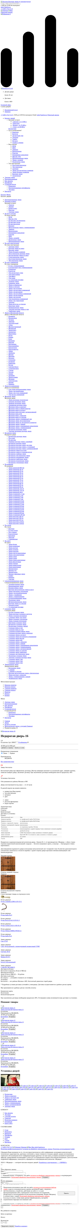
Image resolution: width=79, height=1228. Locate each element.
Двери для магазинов (15, 292)
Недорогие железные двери (17, 429)
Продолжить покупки (8, 1226)
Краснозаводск (13, 349)
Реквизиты (12, 712)
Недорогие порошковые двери (18, 457)
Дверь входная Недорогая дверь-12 (12, 1022)
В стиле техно (13, 530)
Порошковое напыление (16, 233)
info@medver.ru (6, 7)
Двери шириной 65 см (15, 478)
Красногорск (12, 347)
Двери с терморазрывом (16, 596)
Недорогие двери (10, 433)
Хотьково (11, 375)
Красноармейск (13, 346)
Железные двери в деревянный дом (20, 419)
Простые (11, 537)
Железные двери (10, 396)
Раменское (11, 363)
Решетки (7, 692)
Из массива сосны (14, 222)
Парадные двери (13, 306)
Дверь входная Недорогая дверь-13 (12, 1034)
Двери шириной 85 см (15, 485)
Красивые (11, 535)
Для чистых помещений (16, 394)
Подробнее (4, 1016)
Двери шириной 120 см (16, 490)
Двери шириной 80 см (15, 483)
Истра (10, 335)
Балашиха (11, 316)
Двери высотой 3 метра (16, 523)
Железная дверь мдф (15, 414)
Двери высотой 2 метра (16, 522)
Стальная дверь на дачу (16, 629)
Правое (12, 753)
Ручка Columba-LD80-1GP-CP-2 (11, 901)
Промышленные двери (16, 307)
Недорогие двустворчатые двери (19, 455)
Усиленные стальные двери (17, 656)
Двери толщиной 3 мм (15, 497)
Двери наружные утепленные (18, 591)
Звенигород (12, 330)
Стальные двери (10, 609)
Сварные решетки (10, 688)
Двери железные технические (18, 400)
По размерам (9, 464)
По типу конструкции (12, 243)
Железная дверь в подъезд (16, 410)
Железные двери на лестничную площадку (22, 422)
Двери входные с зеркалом (17, 675)
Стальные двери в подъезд (17, 635)
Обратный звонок (7, 12)
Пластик (11, 234)
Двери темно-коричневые (16, 560)
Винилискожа (13, 231)
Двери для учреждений (16, 300)
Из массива (12, 440)
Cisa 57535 (4, 941)
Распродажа (12, 129)
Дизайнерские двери (15, 678)
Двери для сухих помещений (18, 393)
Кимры (10, 337)
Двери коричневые (14, 567)
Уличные (11, 302)
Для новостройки (14, 274)
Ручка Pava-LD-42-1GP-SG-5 (10, 920)
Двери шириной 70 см (15, 480)
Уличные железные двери (16, 401)
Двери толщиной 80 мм (16, 513)
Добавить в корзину (7, 747)
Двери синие (12, 558)
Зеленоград (12, 332)
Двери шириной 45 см (15, 471)
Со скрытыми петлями (15, 280)
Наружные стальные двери (17, 623)
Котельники (12, 344)
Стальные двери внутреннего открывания (22, 636)
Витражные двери (14, 668)
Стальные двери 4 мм (15, 663)
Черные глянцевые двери (16, 574)
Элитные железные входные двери (19, 431)
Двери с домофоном (15, 595)
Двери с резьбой (13, 238)
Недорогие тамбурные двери (17, 459)
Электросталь (12, 381)
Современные (13, 539)
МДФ (10, 217)
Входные (11, 529)
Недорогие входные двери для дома (20, 445)
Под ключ (11, 438)
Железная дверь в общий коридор (19, 408)
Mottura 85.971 (5, 957)
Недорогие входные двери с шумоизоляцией (23, 448)
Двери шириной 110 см (16, 488)
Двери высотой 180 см (15, 516)
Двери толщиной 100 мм (16, 515)
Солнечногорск (13, 368)
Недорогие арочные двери (17, 443)
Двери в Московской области (14, 313)
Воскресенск (12, 318)
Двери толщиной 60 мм (16, 511)
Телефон (3, 1173)
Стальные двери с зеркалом (17, 642)
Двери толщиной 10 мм (16, 501)
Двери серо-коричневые (16, 555)
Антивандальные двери (16, 584)
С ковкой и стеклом (14, 671)
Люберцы (11, 353)
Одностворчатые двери (16, 257)
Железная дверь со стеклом (17, 417)
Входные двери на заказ (16, 248)
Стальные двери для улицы (17, 617)
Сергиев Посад (13, 367)
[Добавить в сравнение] (28, 742)
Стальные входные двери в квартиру (20, 633)
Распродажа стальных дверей (18, 626)
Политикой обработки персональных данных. (35, 1196)
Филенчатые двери (14, 240)
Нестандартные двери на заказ (18, 255)
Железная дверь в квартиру (17, 407)
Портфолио (8, 707)
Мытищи (11, 356)
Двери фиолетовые (14, 562)
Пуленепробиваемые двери (17, 598)
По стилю (8, 525)
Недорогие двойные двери (17, 454)
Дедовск (11, 320)
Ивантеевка (12, 334)
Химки (10, 374)
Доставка (11, 716)
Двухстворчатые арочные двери (18, 253)
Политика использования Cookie (64, 1149)
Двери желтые (13, 548)
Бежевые (11, 577)
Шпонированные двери (16, 241)
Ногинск (11, 358)
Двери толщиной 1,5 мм (16, 494)
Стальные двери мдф (15, 640)
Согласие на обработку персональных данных (37, 1149)
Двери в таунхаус (14, 287)
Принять (66, 1193)
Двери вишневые (14, 546)
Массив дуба (12, 219)
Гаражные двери (13, 283)
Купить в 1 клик (19, 747)
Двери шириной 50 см (15, 473)
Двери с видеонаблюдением (17, 593)
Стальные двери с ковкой (16, 643)
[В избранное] (2, 1006)
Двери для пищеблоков (16, 391)
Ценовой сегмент (10, 201)
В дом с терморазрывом (16, 266)
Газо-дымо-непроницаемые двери (19, 389)
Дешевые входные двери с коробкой (20, 441)
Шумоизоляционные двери (17, 602)
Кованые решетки (10, 685)
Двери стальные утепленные (17, 619)
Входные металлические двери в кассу (21, 589)
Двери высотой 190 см (15, 518)
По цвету (8, 541)
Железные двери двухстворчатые (19, 421)
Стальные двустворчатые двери (18, 654)
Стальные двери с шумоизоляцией (19, 649)
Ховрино (8, 111)
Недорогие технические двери (18, 461)
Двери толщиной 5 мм (15, 499)
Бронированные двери (15, 586)
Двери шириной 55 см (15, 475)
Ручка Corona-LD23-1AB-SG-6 (11, 925)
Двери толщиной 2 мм (15, 495)
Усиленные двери (14, 600)
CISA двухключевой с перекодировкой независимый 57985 (20, 946)
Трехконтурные (13, 605)
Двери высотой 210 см (15, 520)
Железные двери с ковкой (16, 424)
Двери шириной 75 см (15, 482)
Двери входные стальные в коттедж (20, 614)
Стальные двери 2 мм (15, 659)
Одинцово (11, 360)
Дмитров (11, 321)
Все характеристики (7, 761)
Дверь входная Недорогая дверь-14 (12, 1047)
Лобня (10, 351)
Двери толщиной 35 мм (16, 504)
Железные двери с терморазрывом (19, 428)
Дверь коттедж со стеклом (17, 304)
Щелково (11, 379)
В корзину (12, 1016)
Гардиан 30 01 (5, 951)
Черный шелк (12, 572)
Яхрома (10, 382)
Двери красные (13, 551)
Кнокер (7, 695)
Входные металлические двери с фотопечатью (23, 673)
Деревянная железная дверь (17, 405)
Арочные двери (13, 246)
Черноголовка (13, 377)
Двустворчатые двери (15, 260)
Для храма (11, 278)
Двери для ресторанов (15, 295)
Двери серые (12, 556)
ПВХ (10, 236)
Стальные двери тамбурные (17, 652)
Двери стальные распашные (17, 616)
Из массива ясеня (14, 224)
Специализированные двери (14, 581)
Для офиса (11, 276)
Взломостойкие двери (15, 588)
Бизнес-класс (12, 208)
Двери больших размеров (16, 252)
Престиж (11, 210)
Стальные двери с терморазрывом (19, 647)
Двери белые (12, 544)
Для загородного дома (15, 273)
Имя (2, 1171)
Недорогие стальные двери (17, 624)
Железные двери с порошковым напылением (23, 426)
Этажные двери (13, 281)
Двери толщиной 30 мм (16, 502)
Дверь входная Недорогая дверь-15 (12, 1059)
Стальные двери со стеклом (17, 650)
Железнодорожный (14, 327)
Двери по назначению (12, 386)
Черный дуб (12, 570)
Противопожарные (11, 704)
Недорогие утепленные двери (18, 462)
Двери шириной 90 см (15, 487)
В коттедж (11, 271)
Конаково (11, 341)
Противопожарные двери (13, 199)
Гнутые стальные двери (16, 612)
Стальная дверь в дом (15, 628)
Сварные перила (10, 690)
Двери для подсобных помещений (19, 293)
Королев (11, 342)
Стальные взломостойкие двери (18, 631)
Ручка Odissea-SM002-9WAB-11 (11, 931)
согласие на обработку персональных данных (45, 1175)
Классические (13, 534)
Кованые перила (10, 687)
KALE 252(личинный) (8, 962)
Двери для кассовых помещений (19, 290)
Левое (5, 753)
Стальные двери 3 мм (15, 661)
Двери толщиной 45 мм (16, 508)
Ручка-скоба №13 (6, 915)
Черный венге (13, 569)
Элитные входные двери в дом (18, 309)
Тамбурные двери (14, 311)
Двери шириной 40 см (15, 469)
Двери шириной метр (15, 492)
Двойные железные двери (17, 403)
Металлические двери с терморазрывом (21, 227)
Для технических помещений (18, 299)
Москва (10, 354)
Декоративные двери (11, 664)
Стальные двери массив (16, 638)
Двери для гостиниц (15, 288)
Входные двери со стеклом (17, 603)
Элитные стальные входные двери (19, 657)
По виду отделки (10, 213)
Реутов (10, 365)
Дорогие (11, 205)
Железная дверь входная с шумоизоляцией (22, 412)
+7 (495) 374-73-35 (7, 9)
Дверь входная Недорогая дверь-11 (12, 1009)
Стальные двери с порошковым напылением (23, 645)
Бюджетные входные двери (17, 436)
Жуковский (12, 328)
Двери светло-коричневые (17, 553)
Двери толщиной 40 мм (16, 506)
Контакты (8, 718)
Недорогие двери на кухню (17, 450)
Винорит (11, 226)
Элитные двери (13, 212)
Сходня (10, 370)
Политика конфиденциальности (11, 1149)
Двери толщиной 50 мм (16, 509)
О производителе (10, 709)
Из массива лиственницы (16, 220)
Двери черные (13, 563)
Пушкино (11, 361)
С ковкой (11, 670)
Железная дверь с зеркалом (17, 415)
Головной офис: (6, 105)
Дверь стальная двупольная (17, 621)
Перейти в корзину (21, 1226)
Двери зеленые (13, 549)
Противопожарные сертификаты (19, 714)
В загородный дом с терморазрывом (20, 267)
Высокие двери (13, 250)
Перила (7, 694)
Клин (10, 339)
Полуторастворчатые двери (17, 259)
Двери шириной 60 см (15, 476)
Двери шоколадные (14, 565)
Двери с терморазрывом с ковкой (19, 676)
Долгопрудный (13, 323)
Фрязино (11, 384)
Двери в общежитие (15, 285)
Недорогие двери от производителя (20, 452)
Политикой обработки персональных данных (26, 1177)
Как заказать (9, 705)
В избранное (22, 742)
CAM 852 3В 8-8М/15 (8, 967)
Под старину (12, 532)
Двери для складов (14, 297)
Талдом (10, 372)
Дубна (10, 325)
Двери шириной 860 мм (16, 468)
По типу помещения (11, 262)
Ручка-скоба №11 (6, 936)
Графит (10, 576)
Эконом (11, 206)
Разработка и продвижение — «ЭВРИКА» (53, 1162)
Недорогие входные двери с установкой (21, 447)
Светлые (11, 579)
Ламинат (11, 229)
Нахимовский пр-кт (11, 110)
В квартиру (12, 269)
